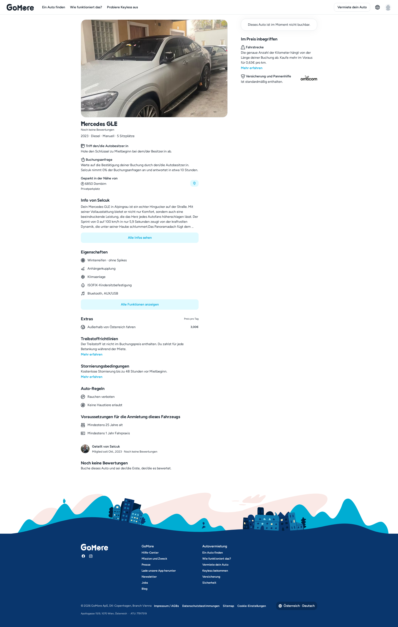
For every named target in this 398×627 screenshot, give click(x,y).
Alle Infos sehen (140, 238)
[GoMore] (20, 7)
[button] (139, 183)
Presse (146, 564)
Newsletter (149, 576)
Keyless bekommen (215, 570)
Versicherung (211, 576)
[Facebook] (83, 556)
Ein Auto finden (53, 7)
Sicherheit (209, 582)
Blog (144, 588)
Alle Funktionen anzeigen (140, 304)
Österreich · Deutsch (299, 606)
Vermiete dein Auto (352, 7)
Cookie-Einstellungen (251, 606)
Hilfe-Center (150, 552)
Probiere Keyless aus (122, 7)
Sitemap (228, 606)
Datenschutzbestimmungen (201, 606)
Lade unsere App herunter (159, 570)
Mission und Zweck (154, 558)
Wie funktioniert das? (86, 7)
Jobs (145, 582)
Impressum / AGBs (166, 606)
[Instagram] (90, 556)
